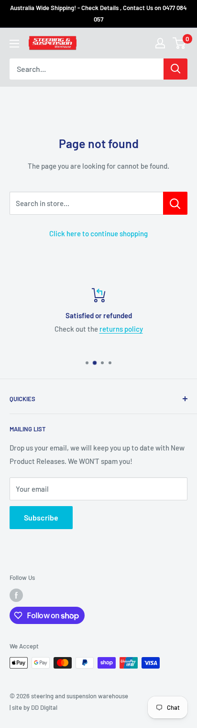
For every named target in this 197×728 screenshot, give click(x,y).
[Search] (175, 69)
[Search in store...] (175, 203)
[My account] (160, 43)
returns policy (85, 328)
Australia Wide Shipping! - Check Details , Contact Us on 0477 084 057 (98, 13)
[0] (180, 43)
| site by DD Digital (33, 707)
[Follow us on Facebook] (16, 595)
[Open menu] (14, 43)
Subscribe (41, 517)
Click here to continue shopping (98, 233)
